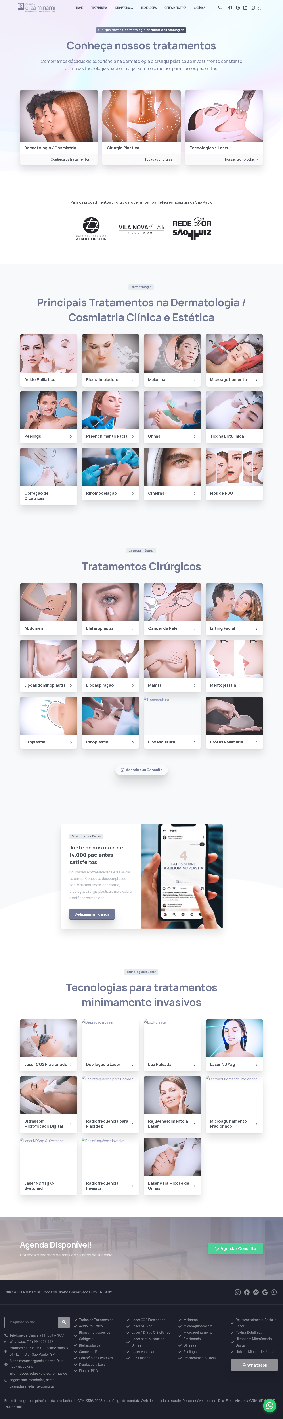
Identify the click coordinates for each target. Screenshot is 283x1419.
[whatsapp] (274, 1292)
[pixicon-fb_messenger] (255, 1292)
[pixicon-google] (265, 1292)
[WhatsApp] (260, 8)
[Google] (238, 8)
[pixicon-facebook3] (246, 1292)
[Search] (220, 8)
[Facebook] (230, 8)
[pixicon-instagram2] (237, 1292)
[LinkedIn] (245, 8)
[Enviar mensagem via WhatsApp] (269, 1405)
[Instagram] (253, 8)
